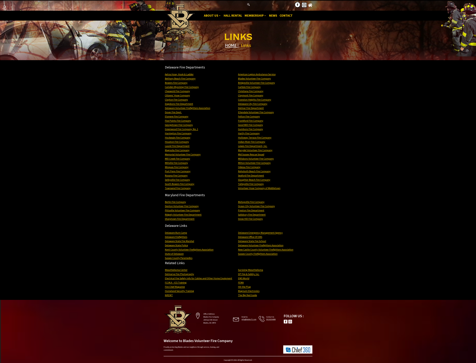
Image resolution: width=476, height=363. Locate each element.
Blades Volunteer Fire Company (254, 78)
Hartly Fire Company (249, 133)
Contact (286, 15)
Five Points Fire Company (178, 121)
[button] (248, 4)
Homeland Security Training (179, 291)
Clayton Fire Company (176, 99)
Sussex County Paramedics (178, 258)
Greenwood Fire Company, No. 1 (181, 129)
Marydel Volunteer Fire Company (255, 150)
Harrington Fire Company (178, 133)
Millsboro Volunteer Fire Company (256, 158)
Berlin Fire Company (175, 202)
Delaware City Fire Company (252, 104)
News (273, 15)
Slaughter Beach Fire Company (254, 180)
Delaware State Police (176, 245)
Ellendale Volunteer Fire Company (256, 112)
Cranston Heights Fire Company (254, 99)
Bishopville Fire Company (251, 202)
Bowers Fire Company (176, 83)
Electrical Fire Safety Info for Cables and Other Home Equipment (198, 278)
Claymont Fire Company (250, 95)
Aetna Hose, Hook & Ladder (179, 74)
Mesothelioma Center (176, 270)
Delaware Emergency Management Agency (260, 233)
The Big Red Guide (247, 295)
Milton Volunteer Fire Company (254, 163)
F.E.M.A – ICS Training (176, 282)
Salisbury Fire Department (252, 214)
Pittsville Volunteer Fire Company (182, 210)
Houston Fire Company (177, 142)
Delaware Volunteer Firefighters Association (187, 108)
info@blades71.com (249, 319)
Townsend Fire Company (178, 188)
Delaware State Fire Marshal (179, 241)
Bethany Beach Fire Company (180, 78)
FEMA (241, 282)
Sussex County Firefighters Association (258, 254)
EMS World (243, 278)
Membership (254, 15)
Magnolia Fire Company (177, 150)
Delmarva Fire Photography (179, 274)
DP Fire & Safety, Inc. (248, 274)
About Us (211, 15)
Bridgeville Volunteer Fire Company (256, 83)
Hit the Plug (244, 287)
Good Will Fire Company (250, 125)
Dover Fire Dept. (173, 112)
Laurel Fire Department (177, 146)
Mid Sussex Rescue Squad (251, 154)
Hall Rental (233, 15)
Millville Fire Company (176, 163)
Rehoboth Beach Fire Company (254, 171)
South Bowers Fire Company (179, 184)
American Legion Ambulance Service (257, 74)
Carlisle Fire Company (249, 87)
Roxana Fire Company (176, 175)
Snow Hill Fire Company (250, 219)
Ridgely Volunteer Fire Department (183, 214)
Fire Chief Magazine (175, 287)
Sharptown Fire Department (179, 219)
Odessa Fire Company (249, 167)
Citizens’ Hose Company (177, 95)
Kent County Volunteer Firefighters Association (189, 249)
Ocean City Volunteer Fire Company (256, 206)
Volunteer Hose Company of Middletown (259, 188)
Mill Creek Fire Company (177, 158)
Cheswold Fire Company (177, 91)
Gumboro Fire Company (250, 129)
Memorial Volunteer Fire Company (183, 154)
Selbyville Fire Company (177, 180)
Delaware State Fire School (252, 241)
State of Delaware (174, 254)
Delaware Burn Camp (176, 233)
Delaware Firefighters (176, 237)
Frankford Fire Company (250, 121)
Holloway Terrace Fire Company (254, 137)
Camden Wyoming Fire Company (182, 87)
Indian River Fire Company (251, 142)
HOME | (231, 45)
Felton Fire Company (249, 116)
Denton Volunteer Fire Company (182, 206)
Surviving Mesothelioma (250, 270)
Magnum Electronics (248, 291)
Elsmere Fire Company (176, 116)
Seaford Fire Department (251, 175)
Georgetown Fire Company (179, 125)
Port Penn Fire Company (177, 171)
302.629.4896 (271, 319)
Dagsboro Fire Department (179, 104)
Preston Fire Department (251, 210)
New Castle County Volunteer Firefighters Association (265, 249)
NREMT (169, 295)
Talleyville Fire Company (251, 184)
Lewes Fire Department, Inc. (252, 146)
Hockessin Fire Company (177, 137)
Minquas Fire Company (176, 167)
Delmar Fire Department (251, 108)
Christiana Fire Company (250, 91)
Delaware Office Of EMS (250, 237)
